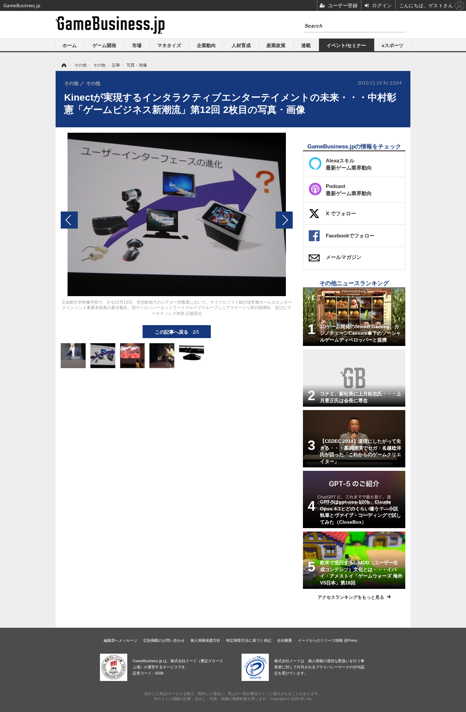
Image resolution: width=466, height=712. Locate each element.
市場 (137, 45)
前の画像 (69, 220)
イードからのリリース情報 (320, 640)
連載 (306, 45)
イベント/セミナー (346, 45)
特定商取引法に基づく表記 (248, 640)
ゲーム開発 (104, 45)
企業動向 (206, 45)
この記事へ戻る (177, 331)
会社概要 (284, 640)
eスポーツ (393, 45)
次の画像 (284, 220)
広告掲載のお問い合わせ (164, 640)
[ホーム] (63, 65)
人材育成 (241, 45)
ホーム (69, 45)
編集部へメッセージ (120, 640)
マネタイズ (169, 45)
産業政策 (276, 45)
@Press (351, 640)
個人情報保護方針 (205, 640)
